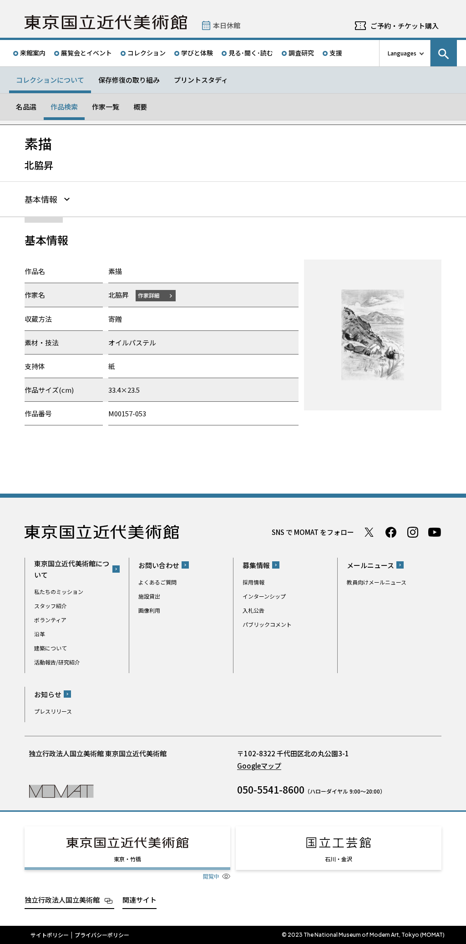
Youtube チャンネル (434, 532)
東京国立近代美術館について (71, 569)
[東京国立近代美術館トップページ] (106, 22)
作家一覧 (105, 106)
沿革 (39, 634)
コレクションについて (50, 80)
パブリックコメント (267, 624)
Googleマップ (259, 765)
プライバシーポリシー (102, 935)
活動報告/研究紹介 (57, 662)
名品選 (26, 106)
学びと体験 (197, 52)
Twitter (369, 532)
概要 (140, 106)
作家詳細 (149, 295)
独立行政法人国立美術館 (62, 899)
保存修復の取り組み (129, 80)
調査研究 (301, 52)
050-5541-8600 (270, 789)
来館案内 (33, 52)
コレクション (146, 52)
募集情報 (256, 565)
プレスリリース (53, 711)
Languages (402, 53)
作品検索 (64, 106)
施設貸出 (149, 596)
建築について (50, 648)
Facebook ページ (391, 532)
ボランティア (50, 620)
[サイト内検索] (444, 53)
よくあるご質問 (157, 582)
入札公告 (253, 610)
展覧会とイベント (86, 52)
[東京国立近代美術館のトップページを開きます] (61, 790)
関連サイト (139, 899)
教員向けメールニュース (376, 582)
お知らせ (47, 694)
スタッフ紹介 (50, 605)
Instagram (413, 532)
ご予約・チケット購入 (404, 25)
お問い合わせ (158, 565)
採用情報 (253, 582)
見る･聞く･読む (250, 52)
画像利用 (149, 610)
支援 (335, 52)
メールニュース (370, 565)
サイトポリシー (49, 935)
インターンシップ (264, 596)
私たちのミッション (58, 591)
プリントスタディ (201, 80)
